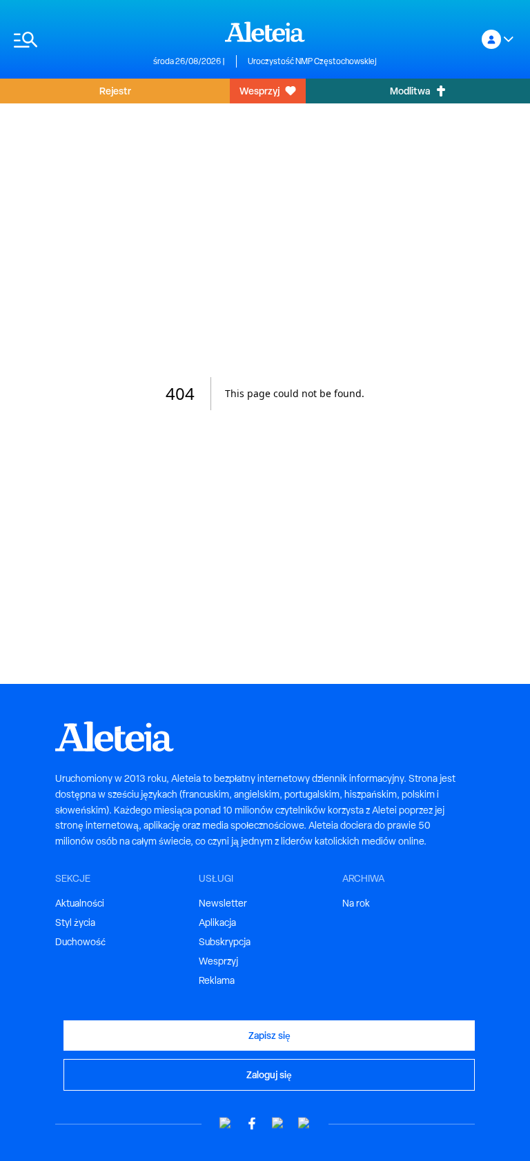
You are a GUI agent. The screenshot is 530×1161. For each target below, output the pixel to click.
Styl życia (75, 922)
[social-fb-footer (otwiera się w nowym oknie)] (252, 1123)
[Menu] (76, 40)
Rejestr (115, 90)
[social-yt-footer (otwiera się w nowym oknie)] (225, 1123)
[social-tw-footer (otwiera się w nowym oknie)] (278, 1123)
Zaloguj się (269, 1074)
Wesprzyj (259, 90)
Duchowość (80, 942)
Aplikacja (217, 922)
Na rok (356, 903)
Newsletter (223, 903)
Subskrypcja (225, 942)
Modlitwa (410, 90)
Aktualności (79, 903)
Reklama (217, 980)
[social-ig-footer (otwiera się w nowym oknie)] (304, 1123)
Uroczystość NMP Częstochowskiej (312, 61)
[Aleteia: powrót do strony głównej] (265, 31)
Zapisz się (269, 1035)
